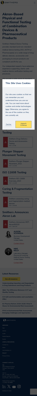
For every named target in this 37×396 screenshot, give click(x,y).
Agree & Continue (23, 124)
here (7, 109)
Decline (8, 124)
